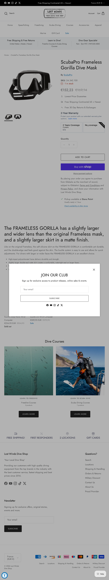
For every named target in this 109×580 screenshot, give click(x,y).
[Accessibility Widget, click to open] (4, 575)
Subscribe (54, 298)
